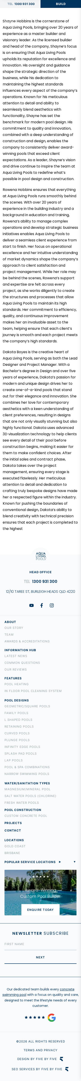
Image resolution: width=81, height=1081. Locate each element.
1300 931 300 (24, 4)
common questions (22, 662)
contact (12, 830)
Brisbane (12, 853)
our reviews (15, 669)
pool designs (16, 700)
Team (9, 634)
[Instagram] (51, 605)
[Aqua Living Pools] (11, 17)
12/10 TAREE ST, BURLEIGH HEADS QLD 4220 (40, 591)
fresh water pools (21, 802)
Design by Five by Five (37, 1059)
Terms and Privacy (41, 1050)
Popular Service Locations (30, 862)
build (61, 4)
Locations (14, 840)
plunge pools (17, 740)
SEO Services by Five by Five (37, 1069)
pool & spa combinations (27, 767)
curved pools (17, 733)
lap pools (13, 760)
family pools (16, 713)
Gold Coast (15, 846)
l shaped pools (18, 719)
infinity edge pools (22, 747)
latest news (15, 656)
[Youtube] (31, 605)
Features (13, 678)
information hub (20, 650)
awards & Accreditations (27, 641)
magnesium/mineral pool (27, 789)
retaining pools (19, 726)
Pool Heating (16, 684)
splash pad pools (20, 753)
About (10, 622)
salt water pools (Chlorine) (30, 796)
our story (13, 628)
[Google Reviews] (40, 1017)
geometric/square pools (27, 706)
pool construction (22, 810)
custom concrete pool (25, 816)
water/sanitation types (27, 783)
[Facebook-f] (41, 605)
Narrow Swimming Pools (26, 774)
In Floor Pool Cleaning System (33, 691)
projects (13, 823)
